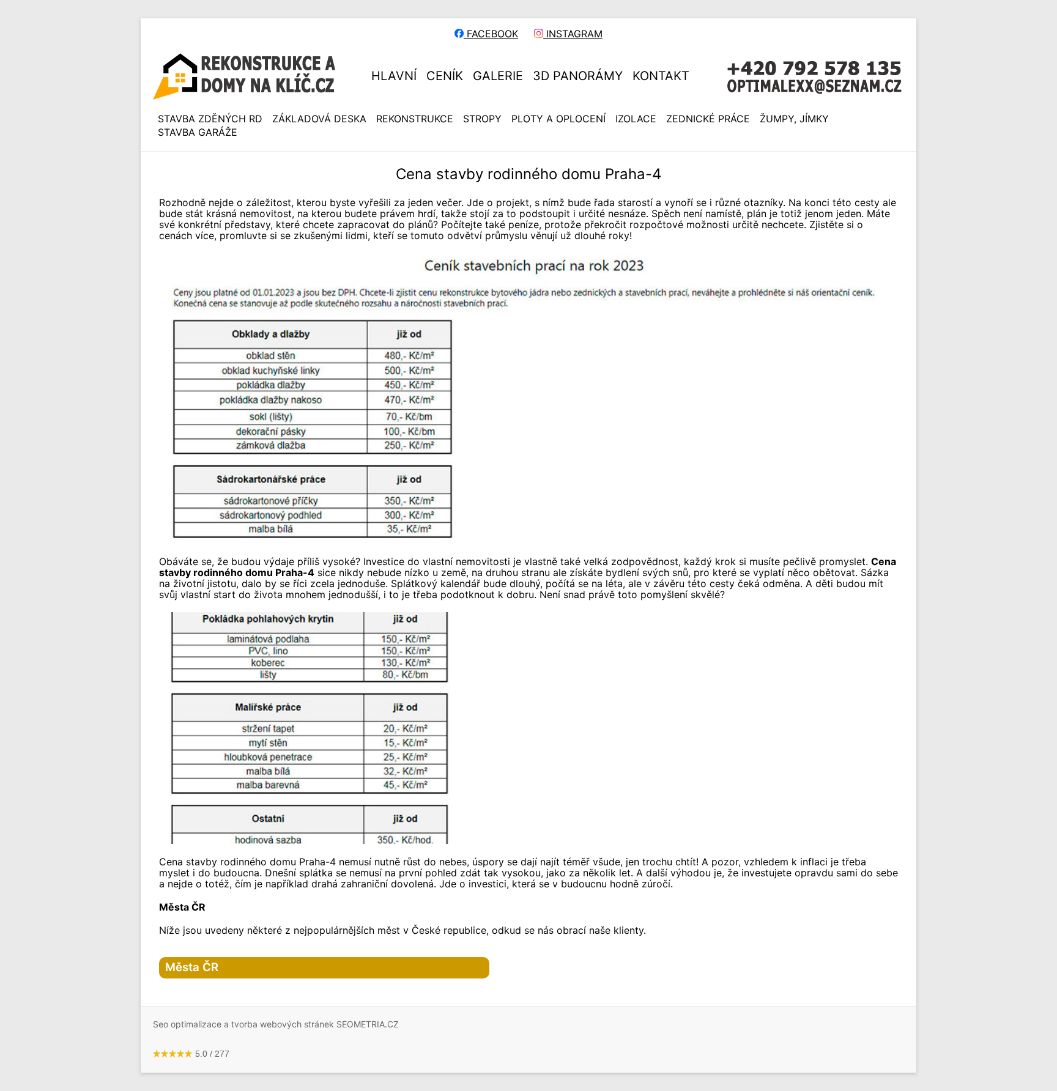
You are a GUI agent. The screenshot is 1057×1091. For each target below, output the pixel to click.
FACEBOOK (491, 34)
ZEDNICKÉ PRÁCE (708, 119)
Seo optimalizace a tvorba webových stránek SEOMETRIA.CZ (276, 1024)
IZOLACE (635, 119)
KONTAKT (660, 76)
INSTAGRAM (573, 34)
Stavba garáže (197, 132)
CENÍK (444, 76)
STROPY (482, 119)
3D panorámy (578, 76)
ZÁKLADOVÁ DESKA (319, 119)
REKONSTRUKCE (414, 119)
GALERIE (498, 76)
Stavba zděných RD (210, 119)
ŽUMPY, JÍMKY (794, 119)
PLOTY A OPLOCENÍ (558, 119)
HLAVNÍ (394, 76)
